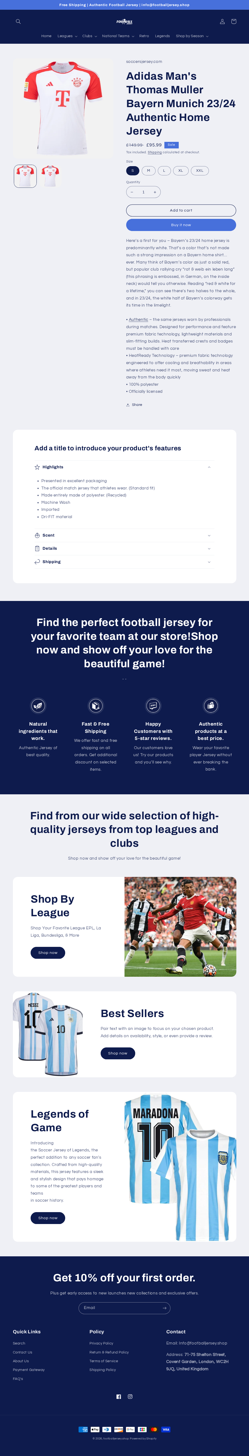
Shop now (48, 953)
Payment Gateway (29, 1370)
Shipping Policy (102, 1370)
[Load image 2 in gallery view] (50, 176)
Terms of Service (103, 1361)
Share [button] (137, 405)
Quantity (133, 182)
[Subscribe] (164, 1308)
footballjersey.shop (116, 1438)
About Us (21, 1361)
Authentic (138, 319)
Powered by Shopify (143, 1438)
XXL (199, 170)
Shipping (155, 152)
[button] (18, 21)
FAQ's (18, 1379)
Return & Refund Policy (109, 1352)
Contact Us (22, 1352)
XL (180, 170)
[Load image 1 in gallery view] (25, 176)
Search (19, 1343)
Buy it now (181, 225)
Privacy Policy (101, 1343)
